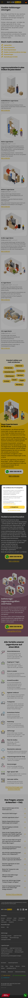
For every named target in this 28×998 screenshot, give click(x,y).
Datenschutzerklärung (8, 504)
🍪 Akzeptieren (14, 507)
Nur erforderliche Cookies (14, 510)
